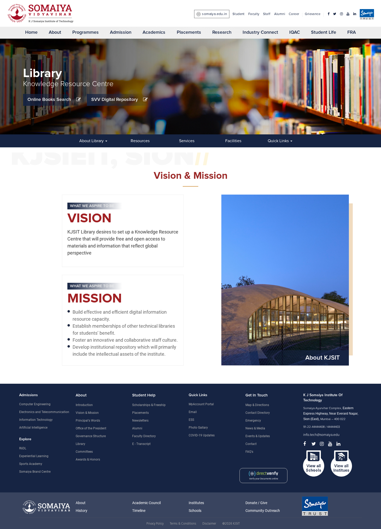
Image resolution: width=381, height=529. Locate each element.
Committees (84, 452)
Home (31, 32)
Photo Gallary (198, 427)
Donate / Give (256, 503)
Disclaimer (209, 523)
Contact (251, 444)
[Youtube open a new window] (348, 14)
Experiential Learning (33, 456)
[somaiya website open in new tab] (367, 15)
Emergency (253, 420)
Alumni (279, 14)
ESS (191, 420)
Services (186, 141)
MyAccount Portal (201, 404)
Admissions (28, 395)
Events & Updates (257, 436)
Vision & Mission (87, 413)
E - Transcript (141, 444)
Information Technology (36, 420)
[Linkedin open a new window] (355, 14)
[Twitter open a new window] (335, 14)
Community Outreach (262, 511)
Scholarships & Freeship (149, 405)
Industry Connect (260, 32)
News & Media (255, 428)
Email (193, 412)
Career (294, 14)
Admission (120, 32)
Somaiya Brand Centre (35, 471)
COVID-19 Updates (202, 435)
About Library (92, 141)
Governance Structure (91, 436)
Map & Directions (257, 405)
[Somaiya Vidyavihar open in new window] (47, 507)
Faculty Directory (144, 436)
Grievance (312, 14)
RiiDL (22, 448)
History (81, 511)
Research (221, 32)
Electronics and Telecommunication (44, 412)
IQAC (294, 32)
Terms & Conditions (183, 523)
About (55, 32)
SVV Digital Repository (114, 99)
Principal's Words (88, 420)
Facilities (233, 141)
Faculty (253, 14)
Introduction (84, 405)
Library (80, 444)
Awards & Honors (88, 459)
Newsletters (140, 420)
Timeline (138, 511)
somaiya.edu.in (214, 14)
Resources (140, 141)
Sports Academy (30, 464)
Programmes (85, 32)
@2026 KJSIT (231, 523)
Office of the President (91, 428)
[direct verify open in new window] (273, 467)
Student (238, 14)
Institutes (196, 503)
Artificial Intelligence (33, 427)
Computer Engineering (35, 404)
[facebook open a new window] (326, 14)
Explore (25, 439)
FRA (351, 32)
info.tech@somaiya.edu (321, 435)
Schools (195, 511)
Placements (189, 32)
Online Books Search (49, 99)
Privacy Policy (155, 523)
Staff (267, 14)
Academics (154, 32)
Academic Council (146, 503)
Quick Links (279, 141)
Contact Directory (257, 413)
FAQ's (249, 452)
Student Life (323, 32)
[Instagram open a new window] (341, 14)
